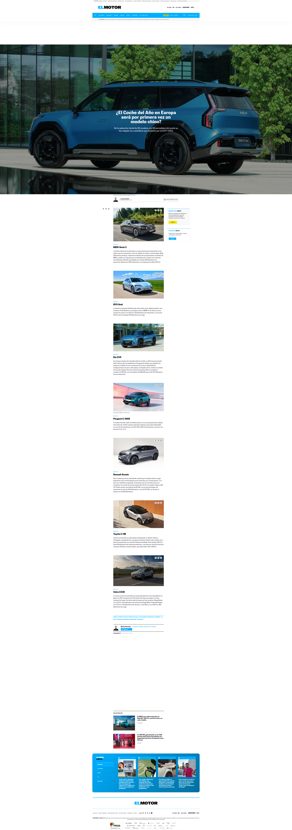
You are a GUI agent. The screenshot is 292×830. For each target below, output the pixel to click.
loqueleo (162, 828)
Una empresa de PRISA (115, 824)
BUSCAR (172, 238)
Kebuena (172, 826)
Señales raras (121, 1)
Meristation (169, 828)
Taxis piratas (173, 1)
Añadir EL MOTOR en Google (171, 199)
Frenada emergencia (165, 1)
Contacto (135, 813)
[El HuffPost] (186, 7)
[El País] (169, 7)
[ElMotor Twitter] (145, 813)
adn (167, 823)
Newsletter (144, 15)
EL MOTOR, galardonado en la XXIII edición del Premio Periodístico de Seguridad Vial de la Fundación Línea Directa (150, 737)
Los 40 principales (136, 823)
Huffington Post (131, 826)
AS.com (162, 823)
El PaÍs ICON (149, 828)
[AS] (173, 7)
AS (97, 777)
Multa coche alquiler (146, 1)
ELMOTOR (99, 764)
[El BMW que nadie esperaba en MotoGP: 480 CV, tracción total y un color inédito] (124, 723)
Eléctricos (108, 15)
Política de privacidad (102, 813)
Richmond (128, 828)
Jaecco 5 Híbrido (137, 1)
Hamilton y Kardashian (182, 1)
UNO (139, 826)
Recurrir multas (156, 1)
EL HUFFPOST (100, 768)
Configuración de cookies (113, 813)
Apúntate (173, 222)
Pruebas (122, 15)
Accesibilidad (129, 813)
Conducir (116, 15)
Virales (128, 15)
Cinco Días (149, 826)
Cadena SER (157, 823)
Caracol (173, 823)
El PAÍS (129, 823)
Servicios (166, 15)
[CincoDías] (178, 7)
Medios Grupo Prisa (115, 828)
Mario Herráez (125, 198)
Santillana (143, 823)
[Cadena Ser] (192, 7)
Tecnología (134, 15)
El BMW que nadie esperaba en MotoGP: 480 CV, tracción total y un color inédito (150, 718)
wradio (143, 826)
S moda (155, 828)
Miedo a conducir (103, 1)
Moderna (135, 828)
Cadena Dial (155, 826)
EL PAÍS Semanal (160, 826)
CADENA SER (100, 781)
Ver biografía (125, 629)
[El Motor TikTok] (149, 813)
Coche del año (125, 633)
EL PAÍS (98, 772)
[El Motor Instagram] (147, 813)
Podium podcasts (143, 828)
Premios (130, 633)
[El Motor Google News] (151, 813)
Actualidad (101, 15)
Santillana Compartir (151, 823)
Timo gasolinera (128, 1)
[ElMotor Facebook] (143, 813)
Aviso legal (95, 813)
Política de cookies (122, 813)
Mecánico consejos (112, 1)
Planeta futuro (166, 826)
